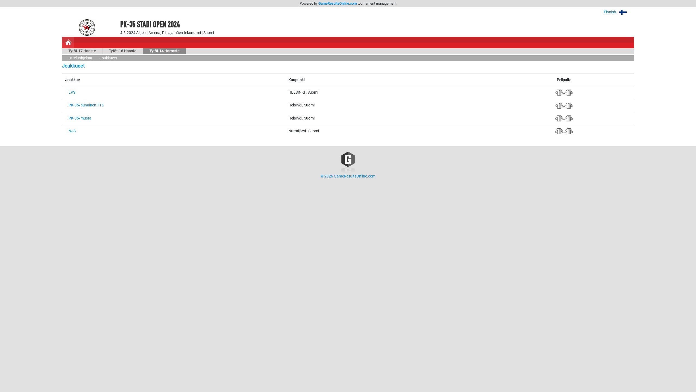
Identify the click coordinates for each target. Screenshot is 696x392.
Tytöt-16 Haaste (122, 51)
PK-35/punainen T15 (86, 105)
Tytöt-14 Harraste (164, 51)
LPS (72, 92)
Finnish (610, 12)
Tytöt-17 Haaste (82, 51)
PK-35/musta (80, 118)
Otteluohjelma (80, 58)
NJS (72, 131)
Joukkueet (108, 58)
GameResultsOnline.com (337, 3)
